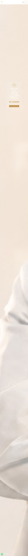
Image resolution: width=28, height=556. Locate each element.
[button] (14, 106)
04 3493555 (14, 102)
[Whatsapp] (2, 554)
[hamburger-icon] (23, 2)
